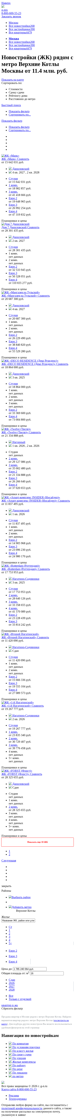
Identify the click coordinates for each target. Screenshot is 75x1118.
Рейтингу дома (18, 95)
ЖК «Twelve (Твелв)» (15, 432)
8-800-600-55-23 (11, 13)
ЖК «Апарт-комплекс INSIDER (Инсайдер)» (29, 500)
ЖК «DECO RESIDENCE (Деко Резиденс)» (28, 364)
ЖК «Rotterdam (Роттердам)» (19, 569)
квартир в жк (9, 1005)
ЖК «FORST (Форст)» (15, 774)
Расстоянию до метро (22, 99)
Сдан (12, 979)
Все (11, 995)
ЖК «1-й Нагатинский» (16, 705)
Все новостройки (22, 25)
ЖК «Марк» (9, 158)
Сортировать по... (20, 114)
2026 (12, 983)
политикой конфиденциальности (21, 1108)
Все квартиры (20, 32)
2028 (12, 989)
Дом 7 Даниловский (14, 227)
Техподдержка (18, 1098)
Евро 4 (13, 961)
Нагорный (18, 442)
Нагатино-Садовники (25, 578)
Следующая (8, 860)
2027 (12, 986)
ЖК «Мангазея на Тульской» (19, 295)
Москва (13, 22)
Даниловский (20, 168)
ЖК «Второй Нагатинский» (19, 637)
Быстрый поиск (11, 105)
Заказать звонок (11, 16)
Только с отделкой (20, 999)
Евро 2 (13, 950)
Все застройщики (22, 29)
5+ (10, 943)
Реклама (14, 1095)
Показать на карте (12, 79)
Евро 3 (13, 956)
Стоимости (16, 89)
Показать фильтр (19, 111)
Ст (10, 926)
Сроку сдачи (16, 92)
